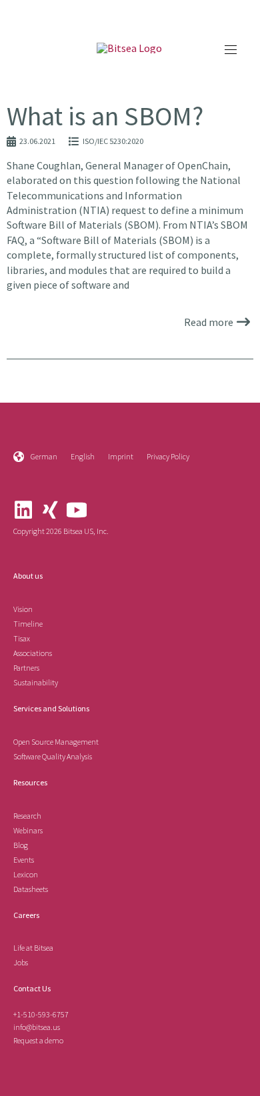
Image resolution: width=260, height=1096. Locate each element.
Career (24, 915)
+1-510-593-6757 (41, 1014)
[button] (231, 50)
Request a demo (38, 1040)
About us (28, 576)
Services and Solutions (51, 708)
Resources (30, 782)
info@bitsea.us (36, 1027)
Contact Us (32, 988)
